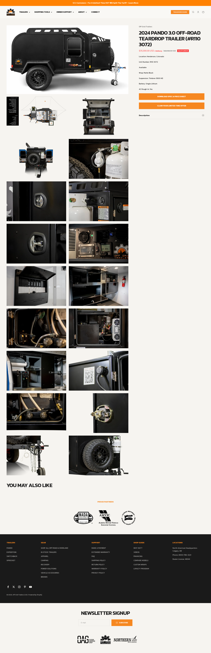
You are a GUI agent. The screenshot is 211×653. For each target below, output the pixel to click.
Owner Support (64, 12)
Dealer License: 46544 (181, 559)
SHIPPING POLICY (99, 560)
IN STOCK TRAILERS (48, 552)
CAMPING (44, 560)
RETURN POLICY (98, 564)
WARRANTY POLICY (99, 568)
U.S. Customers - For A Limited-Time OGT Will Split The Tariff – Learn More (105, 3)
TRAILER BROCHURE (180, 12)
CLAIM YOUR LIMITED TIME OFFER (171, 105)
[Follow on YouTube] (30, 586)
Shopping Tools (42, 12)
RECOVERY (45, 564)
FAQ (93, 556)
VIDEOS (136, 552)
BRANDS (44, 577)
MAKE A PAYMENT (99, 548)
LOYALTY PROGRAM (141, 568)
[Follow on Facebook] (8, 586)
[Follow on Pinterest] (24, 586)
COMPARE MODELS (141, 560)
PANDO (9, 548)
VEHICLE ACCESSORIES (50, 572)
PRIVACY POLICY (98, 572)
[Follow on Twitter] (13, 586)
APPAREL (44, 556)
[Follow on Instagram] (19, 586)
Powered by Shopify (35, 595)
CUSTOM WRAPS (140, 564)
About (81, 12)
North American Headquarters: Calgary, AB (185, 549)
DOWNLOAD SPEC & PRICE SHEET (171, 96)
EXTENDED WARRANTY (101, 552)
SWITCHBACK (12, 556)
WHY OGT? (138, 548)
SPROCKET (11, 560)
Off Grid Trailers (145, 26)
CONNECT (95, 12)
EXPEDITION (11, 552)
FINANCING (138, 556)
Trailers (23, 12)
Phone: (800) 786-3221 (182, 555)
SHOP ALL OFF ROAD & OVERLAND (54, 548)
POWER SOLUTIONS (48, 568)
